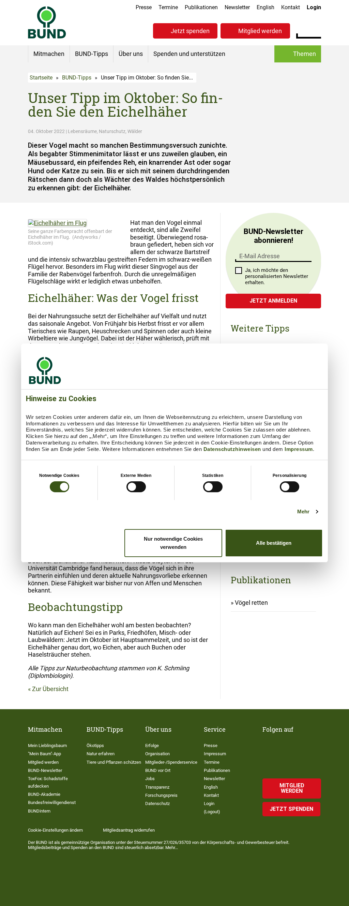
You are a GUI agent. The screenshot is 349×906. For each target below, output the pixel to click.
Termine (168, 7)
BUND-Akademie (44, 794)
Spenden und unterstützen (189, 53)
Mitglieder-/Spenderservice (171, 762)
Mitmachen (48, 53)
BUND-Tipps (91, 53)
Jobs (150, 778)
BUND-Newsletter (45, 770)
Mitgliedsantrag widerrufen (129, 830)
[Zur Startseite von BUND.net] (47, 22)
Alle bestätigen (273, 543)
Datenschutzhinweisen (232, 449)
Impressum (299, 449)
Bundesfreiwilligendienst (52, 802)
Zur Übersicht (50, 688)
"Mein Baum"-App (44, 753)
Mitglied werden (260, 30)
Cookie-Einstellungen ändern (55, 830)
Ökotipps (95, 745)
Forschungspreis (161, 795)
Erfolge (152, 745)
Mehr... (171, 847)
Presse (144, 7)
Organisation (157, 753)
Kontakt (290, 7)
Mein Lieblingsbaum (47, 745)
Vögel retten (251, 602)
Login (314, 7)
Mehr (303, 511)
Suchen (315, 30)
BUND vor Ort (157, 770)
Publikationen (201, 7)
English (265, 7)
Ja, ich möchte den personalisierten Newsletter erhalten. (276, 276)
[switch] (136, 486)
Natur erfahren (101, 753)
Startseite (41, 77)
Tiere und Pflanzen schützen (114, 762)
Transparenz (157, 787)
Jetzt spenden (190, 30)
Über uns (131, 53)
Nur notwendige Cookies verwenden (173, 543)
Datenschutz (157, 803)
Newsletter (237, 7)
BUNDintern (39, 811)
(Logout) (212, 811)
